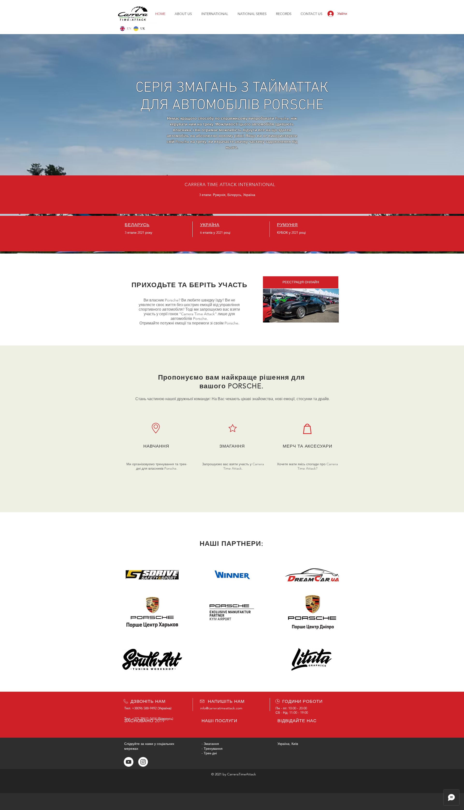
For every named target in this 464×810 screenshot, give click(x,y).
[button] (252, 14)
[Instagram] (143, 762)
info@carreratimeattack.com (221, 708)
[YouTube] (128, 762)
